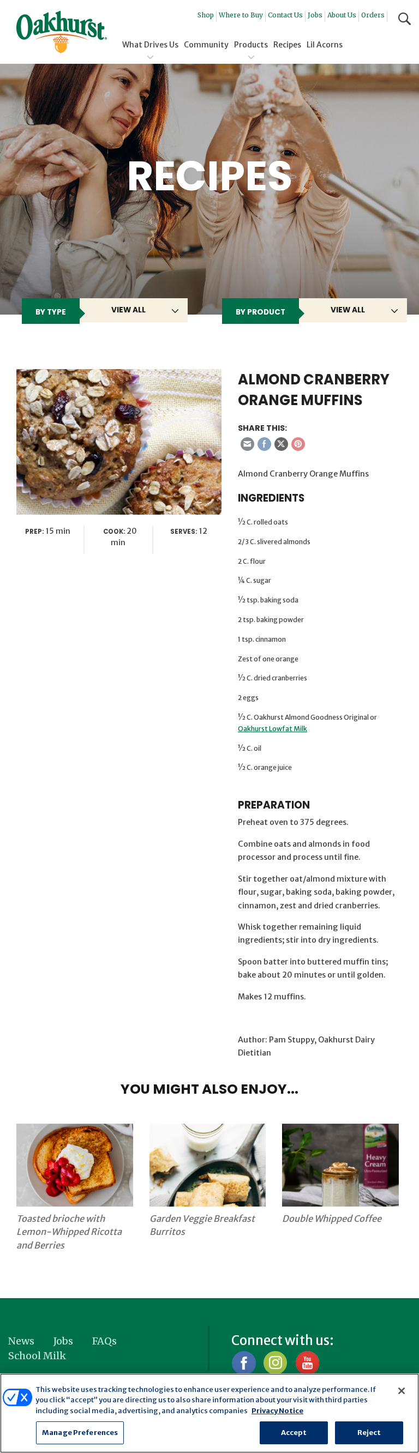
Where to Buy (241, 15)
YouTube (307, 1362)
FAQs (104, 1341)
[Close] (402, 1391)
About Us (341, 15)
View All (128, 310)
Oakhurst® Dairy (61, 32)
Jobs (315, 15)
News (21, 1341)
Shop (205, 15)
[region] (209, 1413)
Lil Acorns (325, 45)
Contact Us (285, 15)
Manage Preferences (80, 1432)
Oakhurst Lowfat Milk (272, 729)
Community (206, 45)
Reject (369, 1432)
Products (251, 45)
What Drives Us (150, 45)
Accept (294, 1432)
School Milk (37, 1355)
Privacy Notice (277, 1410)
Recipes (287, 45)
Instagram (275, 1362)
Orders (373, 15)
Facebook (243, 1362)
